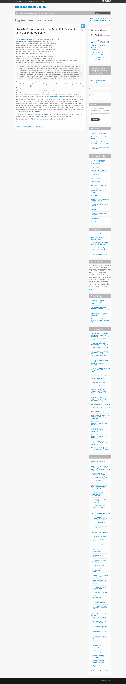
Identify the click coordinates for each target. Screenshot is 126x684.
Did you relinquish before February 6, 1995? (99, 622)
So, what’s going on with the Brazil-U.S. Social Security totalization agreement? (49, 30)
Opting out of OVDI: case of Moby (99, 540)
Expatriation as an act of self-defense (99, 637)
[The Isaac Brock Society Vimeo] (108, 1)
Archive (52, 13)
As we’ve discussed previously (25, 39)
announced (41, 56)
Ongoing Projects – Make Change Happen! (100, 137)
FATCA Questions (95, 182)
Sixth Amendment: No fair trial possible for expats (99, 601)
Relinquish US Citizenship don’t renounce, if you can (99, 614)
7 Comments (65, 35)
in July (29, 97)
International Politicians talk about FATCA (99, 526)
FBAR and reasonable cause (98, 555)
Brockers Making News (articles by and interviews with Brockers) (100, 253)
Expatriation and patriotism (99, 642)
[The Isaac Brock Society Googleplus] (103, 1)
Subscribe (95, 119)
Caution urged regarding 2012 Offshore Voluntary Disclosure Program (99, 302)
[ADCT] (100, 40)
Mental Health (94, 195)
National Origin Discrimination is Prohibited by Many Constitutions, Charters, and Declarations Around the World (100, 469)
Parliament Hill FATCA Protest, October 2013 (99, 314)
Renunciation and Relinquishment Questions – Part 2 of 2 (100, 200)
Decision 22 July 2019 (98, 52)
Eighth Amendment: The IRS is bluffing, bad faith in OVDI (99, 607)
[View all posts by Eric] (37, 35)
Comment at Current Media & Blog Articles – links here (100, 147)
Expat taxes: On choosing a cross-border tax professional (99, 500)
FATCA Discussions (96, 178)
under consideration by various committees (52, 97)
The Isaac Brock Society (30, 7)
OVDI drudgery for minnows (99, 536)
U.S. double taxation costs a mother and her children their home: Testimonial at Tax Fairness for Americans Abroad (100, 336)
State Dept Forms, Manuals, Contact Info (98, 213)
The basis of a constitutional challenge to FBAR (100, 576)
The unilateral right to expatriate (98, 656)
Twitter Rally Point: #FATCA (98, 133)
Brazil (18, 126)
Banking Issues (95, 167)
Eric (35, 35)
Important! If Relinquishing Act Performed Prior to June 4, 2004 (99, 248)
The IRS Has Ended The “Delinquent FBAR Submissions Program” (100, 370)
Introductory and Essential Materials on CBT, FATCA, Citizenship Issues (98, 162)
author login (44, 13)
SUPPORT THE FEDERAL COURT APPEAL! (98, 46)
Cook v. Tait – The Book (98, 489)
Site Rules (93, 209)
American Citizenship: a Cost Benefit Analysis (98, 661)
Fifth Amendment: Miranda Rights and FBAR (99, 596)
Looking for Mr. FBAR (98, 565)
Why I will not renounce (98, 666)
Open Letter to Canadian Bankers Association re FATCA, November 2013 (100, 320)
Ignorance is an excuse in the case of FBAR (99, 560)
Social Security (27, 126)
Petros (92, 368)
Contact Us (94, 222)
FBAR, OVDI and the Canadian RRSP (98, 550)
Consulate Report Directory (98, 170)
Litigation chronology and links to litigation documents (99, 59)
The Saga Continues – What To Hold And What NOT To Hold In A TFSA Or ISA (100, 392)
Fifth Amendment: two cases (100, 592)
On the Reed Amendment (99, 618)
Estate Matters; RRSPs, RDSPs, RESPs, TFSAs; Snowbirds (99, 243)
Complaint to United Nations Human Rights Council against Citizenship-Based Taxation (100, 20)
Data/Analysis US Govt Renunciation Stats (97, 238)
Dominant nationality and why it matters (99, 671)
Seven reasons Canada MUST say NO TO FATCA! (99, 518)
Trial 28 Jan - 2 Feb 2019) (99, 55)
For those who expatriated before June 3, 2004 (99, 627)
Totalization (38, 126)
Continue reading (22, 122)
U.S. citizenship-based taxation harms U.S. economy (98, 507)
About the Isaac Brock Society (29, 13)
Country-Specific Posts (97, 234)
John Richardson (98, 77)
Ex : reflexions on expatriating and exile (98, 646)
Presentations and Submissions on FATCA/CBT (100, 205)
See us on (92, 93)
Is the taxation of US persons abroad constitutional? (97, 494)
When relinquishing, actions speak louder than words (99, 632)
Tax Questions (95, 218)
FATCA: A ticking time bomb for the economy (100, 514)
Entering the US (95, 174)
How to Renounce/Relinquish (98, 185)
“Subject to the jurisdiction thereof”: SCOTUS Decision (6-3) (100, 416)
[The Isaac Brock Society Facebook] (106, 1)
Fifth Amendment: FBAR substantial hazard (99, 587)
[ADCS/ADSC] (100, 32)
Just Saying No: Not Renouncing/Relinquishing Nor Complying (99, 190)
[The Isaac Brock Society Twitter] (110, 1)
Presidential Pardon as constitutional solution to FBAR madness (99, 570)
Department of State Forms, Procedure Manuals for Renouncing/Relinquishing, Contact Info (99, 363)
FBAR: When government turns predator (99, 533)
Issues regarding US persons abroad (51, 35)
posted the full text (45, 116)
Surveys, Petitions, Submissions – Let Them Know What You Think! (100, 142)
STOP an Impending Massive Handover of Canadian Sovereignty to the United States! (100, 308)
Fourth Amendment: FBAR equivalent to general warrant (99, 582)
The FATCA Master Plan (99, 522)
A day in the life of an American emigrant (98, 651)
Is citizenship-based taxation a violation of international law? (99, 485)
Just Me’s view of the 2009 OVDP (99, 545)
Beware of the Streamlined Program (98, 462)
